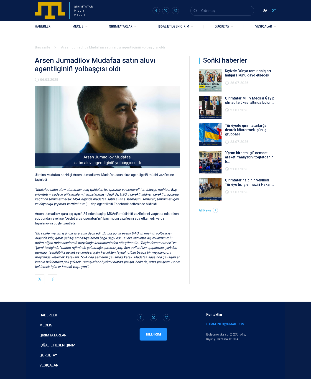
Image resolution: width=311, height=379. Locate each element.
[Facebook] (52, 279)
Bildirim (153, 334)
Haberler (43, 26)
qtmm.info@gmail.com (225, 324)
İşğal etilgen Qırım (57, 345)
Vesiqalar (263, 26)
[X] (39, 279)
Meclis (78, 26)
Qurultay (221, 26)
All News (205, 210)
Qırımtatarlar (121, 26)
